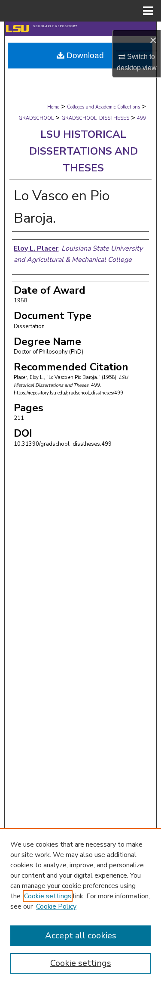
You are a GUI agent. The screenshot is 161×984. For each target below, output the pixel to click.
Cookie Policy (56, 906)
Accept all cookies (80, 935)
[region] (80, 906)
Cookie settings (47, 896)
